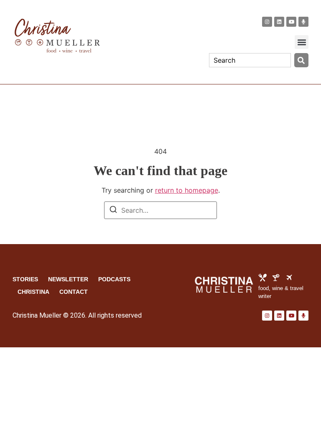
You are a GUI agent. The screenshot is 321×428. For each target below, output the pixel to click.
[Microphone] (303, 22)
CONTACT (73, 291)
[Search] (301, 60)
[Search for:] (160, 210)
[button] (301, 42)
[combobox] (250, 60)
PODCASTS (114, 279)
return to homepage (186, 190)
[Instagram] (267, 22)
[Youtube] (291, 22)
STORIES (25, 279)
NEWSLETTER (68, 279)
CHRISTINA (33, 291)
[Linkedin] (279, 22)
